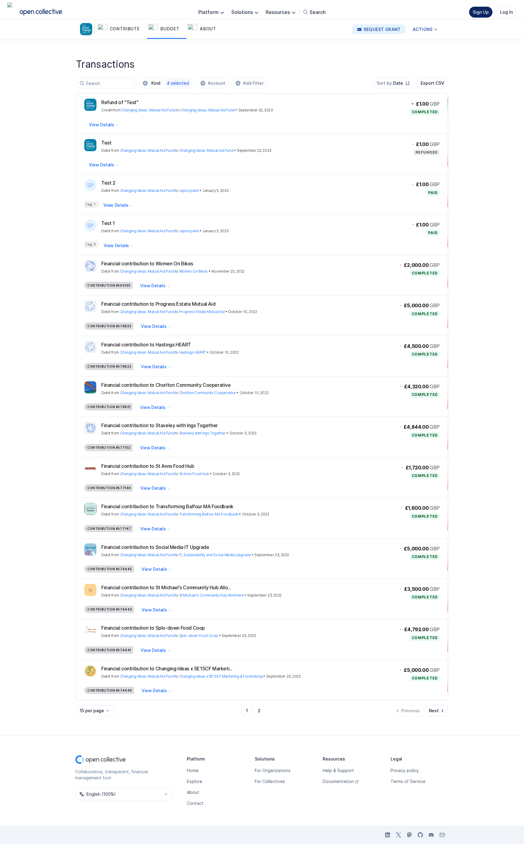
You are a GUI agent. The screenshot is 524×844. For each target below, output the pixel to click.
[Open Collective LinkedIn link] (387, 835)
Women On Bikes (193, 271)
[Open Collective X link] (398, 835)
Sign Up (481, 12)
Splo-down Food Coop (198, 635)
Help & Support (338, 770)
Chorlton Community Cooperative (207, 392)
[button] (121, 29)
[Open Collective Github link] (420, 835)
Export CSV (432, 83)
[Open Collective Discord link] (431, 835)
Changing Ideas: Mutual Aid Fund (148, 110)
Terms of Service (408, 781)
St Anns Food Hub (194, 473)
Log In (506, 12)
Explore (194, 781)
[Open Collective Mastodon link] (409, 835)
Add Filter (253, 83)
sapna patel (189, 190)
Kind (170, 83)
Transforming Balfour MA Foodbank (208, 514)
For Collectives (270, 781)
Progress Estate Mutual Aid (202, 311)
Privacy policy (405, 770)
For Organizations (273, 770)
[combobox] (393, 83)
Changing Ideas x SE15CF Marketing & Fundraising (221, 676)
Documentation (338, 781)
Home (193, 770)
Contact (195, 803)
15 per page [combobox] (92, 710)
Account (216, 83)
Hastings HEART (192, 352)
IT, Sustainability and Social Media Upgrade (215, 555)
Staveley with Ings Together (202, 433)
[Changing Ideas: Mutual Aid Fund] (87, 29)
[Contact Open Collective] (442, 835)
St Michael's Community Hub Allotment (211, 595)
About (193, 792)
